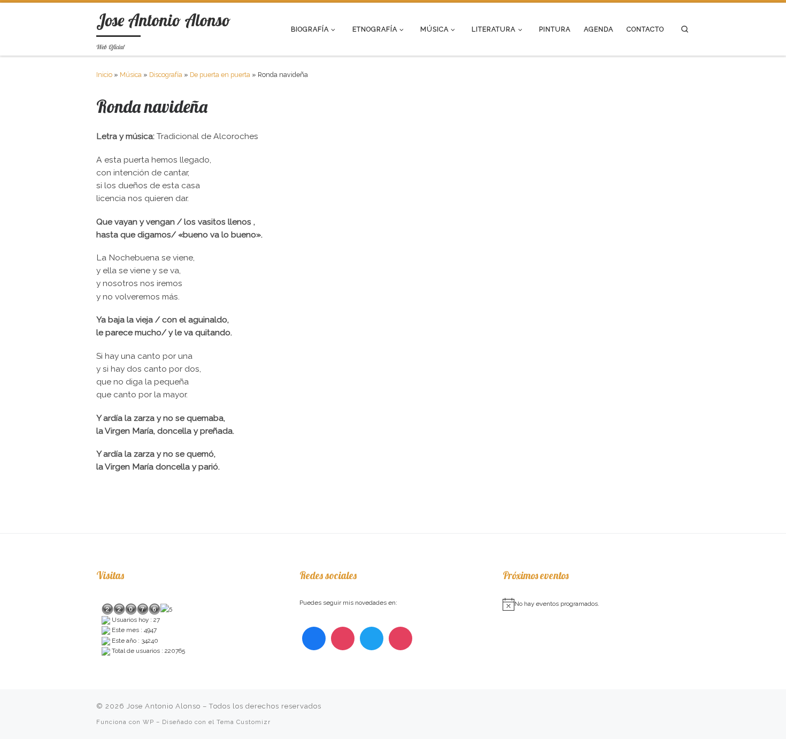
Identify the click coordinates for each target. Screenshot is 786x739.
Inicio (104, 75)
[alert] (596, 604)
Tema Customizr (244, 722)
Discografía (165, 75)
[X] (371, 638)
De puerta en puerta (220, 75)
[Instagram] (342, 638)
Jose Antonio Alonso (164, 706)
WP (148, 722)
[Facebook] (313, 638)
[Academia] (400, 638)
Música (131, 75)
